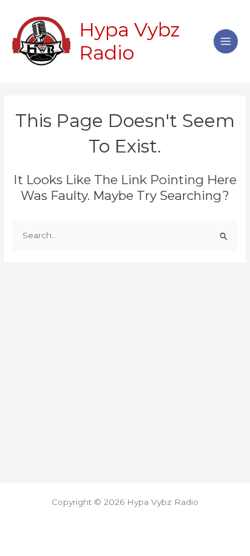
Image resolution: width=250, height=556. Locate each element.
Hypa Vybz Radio (129, 41)
